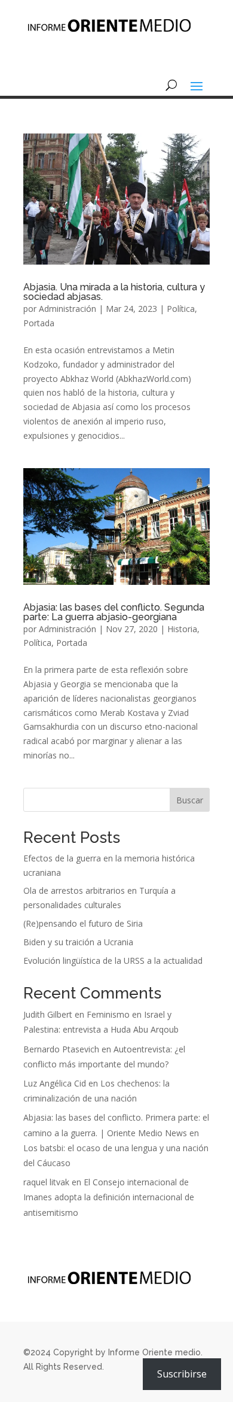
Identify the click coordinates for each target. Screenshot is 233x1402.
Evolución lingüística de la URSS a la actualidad (113, 960)
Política (181, 308)
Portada (38, 323)
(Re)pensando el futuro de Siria (83, 923)
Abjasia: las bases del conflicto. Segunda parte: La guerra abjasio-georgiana (113, 612)
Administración (67, 308)
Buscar (189, 800)
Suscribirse (182, 1373)
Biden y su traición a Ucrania (78, 942)
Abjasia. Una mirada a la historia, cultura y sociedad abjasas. (114, 291)
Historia (182, 629)
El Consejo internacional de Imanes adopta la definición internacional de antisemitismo (108, 1197)
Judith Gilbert (47, 1014)
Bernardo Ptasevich (61, 1049)
